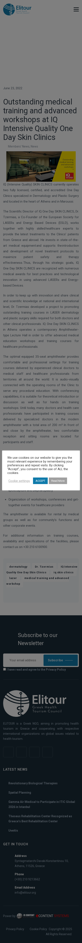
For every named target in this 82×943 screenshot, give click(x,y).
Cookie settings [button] (19, 481)
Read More (58, 480)
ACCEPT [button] (40, 480)
